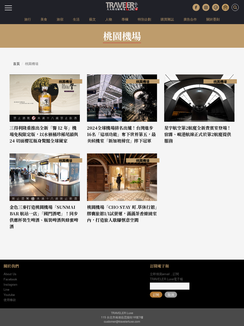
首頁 (16, 63)
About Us (10, 274)
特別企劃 (144, 19)
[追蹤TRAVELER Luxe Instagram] (205, 7)
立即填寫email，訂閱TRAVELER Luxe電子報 (166, 276)
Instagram (10, 284)
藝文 (92, 19)
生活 (76, 19)
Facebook (10, 279)
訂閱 (156, 294)
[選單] (8, 8)
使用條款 (10, 299)
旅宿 (60, 19)
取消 (171, 294)
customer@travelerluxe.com (122, 321)
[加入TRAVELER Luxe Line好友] (215, 7)
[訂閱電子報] (225, 7)
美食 (44, 19)
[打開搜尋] (235, 7)
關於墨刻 (213, 19)
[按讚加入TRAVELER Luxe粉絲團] (196, 7)
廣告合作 (190, 19)
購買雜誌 (167, 19)
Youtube (9, 294)
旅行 (27, 19)
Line (6, 289)
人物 (108, 19)
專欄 (125, 19)
